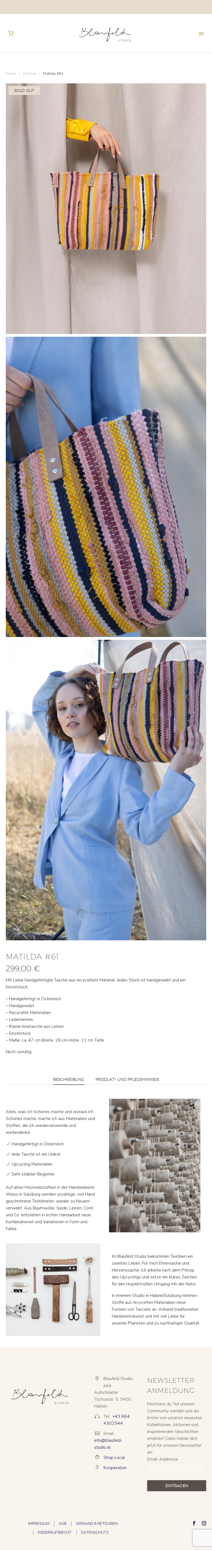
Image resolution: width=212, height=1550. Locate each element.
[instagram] (204, 1523)
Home (11, 73)
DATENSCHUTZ (94, 1532)
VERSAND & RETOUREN (97, 1523)
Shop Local (114, 1458)
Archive (29, 73)
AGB (63, 1523)
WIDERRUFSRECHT (55, 1532)
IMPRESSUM (38, 1523)
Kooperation (115, 1468)
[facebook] (194, 1523)
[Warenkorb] (11, 33)
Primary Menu (201, 34)
